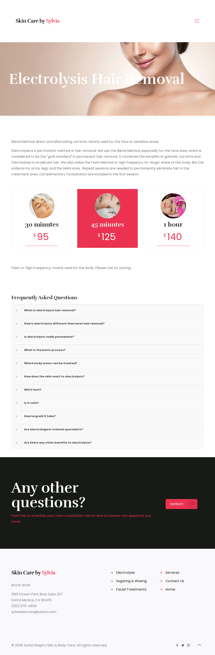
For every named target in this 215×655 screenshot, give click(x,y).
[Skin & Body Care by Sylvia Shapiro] (38, 21)
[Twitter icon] (183, 645)
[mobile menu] (197, 21)
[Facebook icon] (177, 645)
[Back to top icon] (199, 645)
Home (170, 589)
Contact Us (174, 581)
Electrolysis (125, 572)
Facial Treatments (131, 589)
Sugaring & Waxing (131, 581)
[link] (107, 310)
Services (172, 572)
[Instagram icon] (188, 645)
